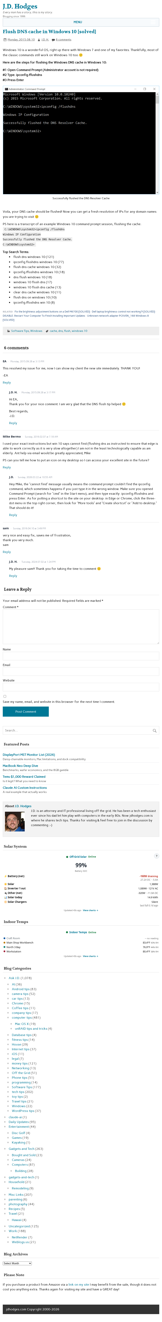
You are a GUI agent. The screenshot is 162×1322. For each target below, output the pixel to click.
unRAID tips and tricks (31, 1028)
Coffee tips (20, 1008)
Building (20, 1171)
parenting (15, 1199)
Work (13, 1231)
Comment (10, 607)
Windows (36, 331)
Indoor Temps (78, 932)
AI (13, 984)
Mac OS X (22, 1024)
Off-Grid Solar (78, 857)
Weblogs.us (20, 1242)
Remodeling (20, 1188)
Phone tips (19, 1077)
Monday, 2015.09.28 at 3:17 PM (38, 392)
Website (9, 680)
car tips (17, 998)
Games (17, 1138)
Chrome (17, 1003)
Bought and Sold (24, 1155)
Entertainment (19, 1127)
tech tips (18, 1092)
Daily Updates (19, 1122)
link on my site (79, 1284)
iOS (14, 1054)
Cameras (18, 1160)
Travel (13, 1213)
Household (16, 1182)
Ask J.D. (14, 978)
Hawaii (17, 1220)
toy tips (17, 1096)
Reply (7, 382)
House (16, 1044)
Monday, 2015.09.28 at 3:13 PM (27, 361)
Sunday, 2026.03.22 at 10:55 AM (35, 477)
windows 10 (79, 331)
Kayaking (18, 1142)
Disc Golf (18, 1133)
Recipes (14, 1209)
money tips (20, 1063)
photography (18, 1204)
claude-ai (15, 1117)
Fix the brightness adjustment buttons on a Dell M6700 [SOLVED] (52, 311)
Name (7, 649)
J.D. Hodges (23, 806)
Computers (20, 1164)
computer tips (22, 1017)
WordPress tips (23, 1111)
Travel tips (19, 1101)
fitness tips (20, 1040)
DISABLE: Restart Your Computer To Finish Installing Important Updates (44, 315)
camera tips (20, 994)
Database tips (22, 1035)
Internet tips (20, 1049)
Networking (20, 1068)
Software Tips (20, 331)
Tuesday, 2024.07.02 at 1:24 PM (39, 562)
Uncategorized (19, 1226)
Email (6, 665)
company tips (21, 1013)
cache (53, 331)
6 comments (63, 39)
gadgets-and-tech (21, 1177)
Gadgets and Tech (21, 1149)
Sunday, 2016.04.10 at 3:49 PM (29, 528)
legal (15, 1059)
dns (60, 331)
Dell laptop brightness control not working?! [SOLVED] (123, 311)
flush (67, 331)
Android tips (21, 989)
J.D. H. (45, 39)
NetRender (19, 1237)
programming (21, 1082)
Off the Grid (21, 1073)
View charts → (90, 910)
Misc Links (16, 1194)
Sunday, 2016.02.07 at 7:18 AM (41, 436)
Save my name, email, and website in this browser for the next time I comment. (59, 701)
